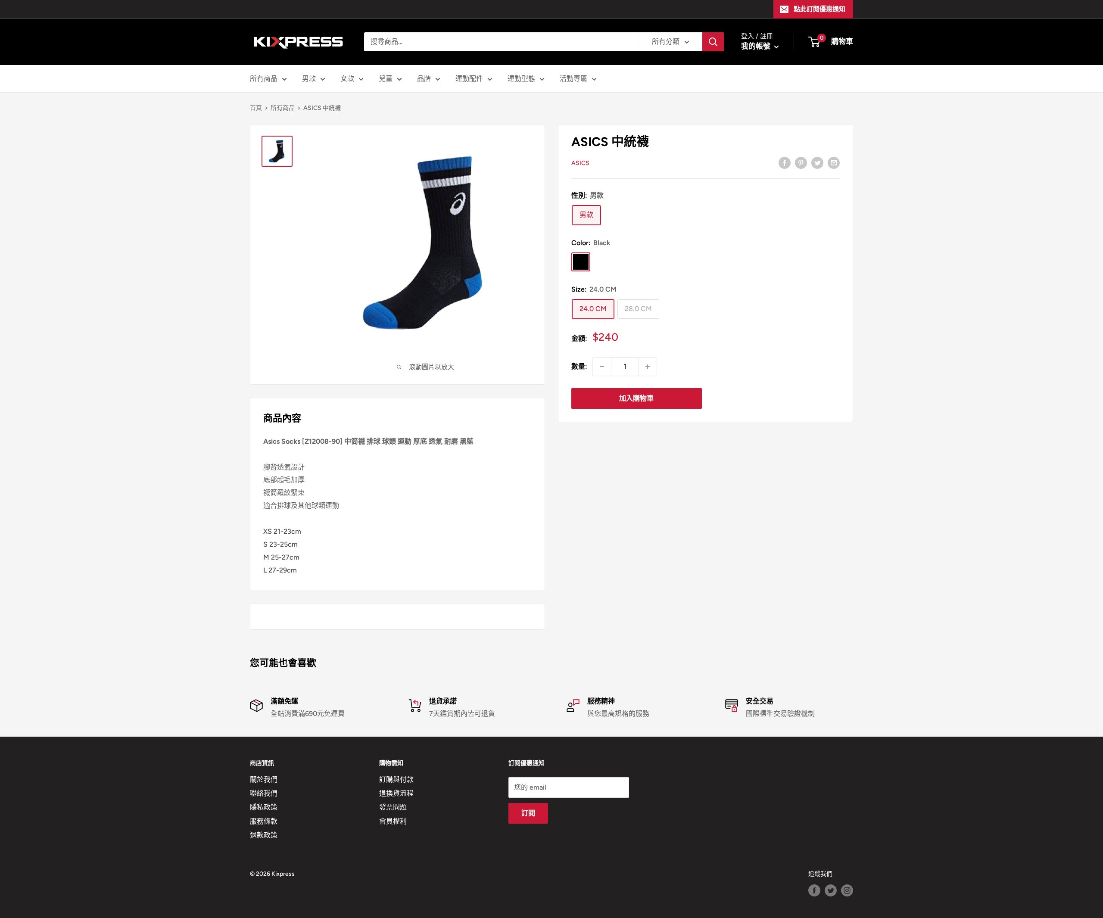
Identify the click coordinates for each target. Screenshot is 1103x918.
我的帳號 (756, 46)
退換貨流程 (396, 793)
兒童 (386, 79)
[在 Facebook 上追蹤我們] (814, 890)
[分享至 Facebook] (785, 162)
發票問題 (393, 807)
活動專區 (573, 79)
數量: (579, 366)
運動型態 (521, 79)
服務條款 (263, 821)
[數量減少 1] (602, 367)
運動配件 (469, 79)
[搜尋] (713, 41)
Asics (580, 163)
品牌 (424, 79)
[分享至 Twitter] (817, 162)
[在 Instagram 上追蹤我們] (847, 890)
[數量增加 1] (648, 367)
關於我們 (263, 779)
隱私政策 (263, 807)
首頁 (256, 108)
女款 (347, 79)
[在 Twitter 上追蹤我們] (831, 890)
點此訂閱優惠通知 (819, 9)
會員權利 (393, 821)
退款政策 (263, 835)
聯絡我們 (263, 793)
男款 (309, 79)
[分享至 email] (834, 162)
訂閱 (528, 813)
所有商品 (263, 79)
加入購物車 (636, 398)
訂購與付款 (396, 779)
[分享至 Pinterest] (801, 162)
